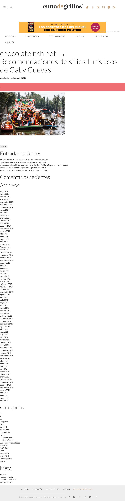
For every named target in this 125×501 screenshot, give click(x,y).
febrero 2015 (5, 374)
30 (1, 414)
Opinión (10, 42)
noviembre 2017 (6, 287)
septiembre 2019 (6, 228)
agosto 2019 (5, 231)
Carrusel (3, 427)
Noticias (10, 36)
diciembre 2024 (6, 205)
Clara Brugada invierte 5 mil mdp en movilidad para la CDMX (23, 162)
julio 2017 (3, 297)
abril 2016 (4, 337)
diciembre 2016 (6, 316)
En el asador (5, 430)
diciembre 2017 (6, 284)
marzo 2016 (4, 340)
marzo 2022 (4, 215)
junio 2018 (4, 268)
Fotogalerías (57, 36)
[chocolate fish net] (32, 135)
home (2, 435)
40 (1, 416)
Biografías (32, 36)
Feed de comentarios (8, 480)
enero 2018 (4, 281)
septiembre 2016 (6, 324)
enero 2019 (4, 250)
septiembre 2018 (6, 260)
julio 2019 (3, 234)
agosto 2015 (5, 358)
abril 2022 (4, 213)
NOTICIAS (4, 448)
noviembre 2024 (6, 207)
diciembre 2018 (6, 252)
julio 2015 (3, 361)
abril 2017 (4, 305)
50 (1, 419)
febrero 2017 (5, 311)
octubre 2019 (5, 226)
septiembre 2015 (6, 356)
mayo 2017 (4, 303)
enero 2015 (4, 377)
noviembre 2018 (6, 255)
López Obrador (6, 437)
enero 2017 (4, 313)
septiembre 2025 (6, 202)
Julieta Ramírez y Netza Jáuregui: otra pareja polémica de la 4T (24, 160)
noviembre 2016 (6, 319)
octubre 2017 (5, 289)
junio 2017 (4, 300)
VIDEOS (66, 489)
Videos (80, 36)
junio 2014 (4, 395)
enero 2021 (4, 223)
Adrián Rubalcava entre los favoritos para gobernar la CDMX (23, 170)
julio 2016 (3, 329)
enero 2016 (4, 345)
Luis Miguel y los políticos (10, 443)
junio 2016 (4, 332)
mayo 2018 (4, 271)
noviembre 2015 (6, 350)
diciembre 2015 (6, 348)
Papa (2, 451)
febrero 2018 (5, 279)
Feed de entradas (7, 477)
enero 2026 (4, 199)
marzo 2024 (4, 210)
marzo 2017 (4, 308)
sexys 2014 (4, 453)
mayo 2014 (4, 398)
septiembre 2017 (6, 292)
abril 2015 (4, 369)
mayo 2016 (4, 334)
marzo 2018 (4, 276)
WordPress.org (6, 482)
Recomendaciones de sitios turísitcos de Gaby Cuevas (58, 61)
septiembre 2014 (6, 387)
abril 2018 (4, 273)
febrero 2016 (5, 342)
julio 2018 (3, 266)
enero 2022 (4, 218)
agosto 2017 (5, 295)
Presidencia (101, 36)
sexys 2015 (4, 456)
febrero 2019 (5, 247)
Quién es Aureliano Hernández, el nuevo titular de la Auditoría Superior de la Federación (34, 165)
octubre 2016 (5, 321)
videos (2, 461)
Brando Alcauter (6, 78)
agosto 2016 (5, 326)
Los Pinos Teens (6, 440)
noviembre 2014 (6, 382)
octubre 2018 (5, 258)
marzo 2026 (4, 194)
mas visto (3, 445)
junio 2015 (4, 364)
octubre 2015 (5, 353)
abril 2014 (4, 401)
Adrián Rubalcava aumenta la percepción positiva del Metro (23, 168)
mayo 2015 (4, 366)
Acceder (3, 474)
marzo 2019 (4, 244)
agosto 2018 (5, 263)
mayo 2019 (4, 239)
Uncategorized (6, 459)
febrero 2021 (5, 220)
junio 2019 (4, 236)
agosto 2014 (5, 390)
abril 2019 (4, 242)
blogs (2, 424)
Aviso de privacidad (82, 489)
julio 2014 (3, 393)
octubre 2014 (5, 385)
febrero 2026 (5, 197)
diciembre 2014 (6, 379)
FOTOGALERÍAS (53, 489)
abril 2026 (4, 191)
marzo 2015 (4, 372)
